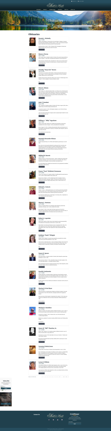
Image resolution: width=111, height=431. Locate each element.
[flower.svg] (62, 420)
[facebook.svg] (49, 420)
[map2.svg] (57, 420)
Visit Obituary (41, 49)
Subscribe (6, 388)
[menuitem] (39, 9)
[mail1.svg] (53, 420)
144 (66, 376)
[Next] (68, 377)
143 (63, 376)
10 (59, 376)
